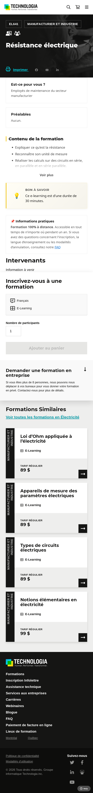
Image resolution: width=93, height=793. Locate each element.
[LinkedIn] (57, 70)
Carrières (13, 699)
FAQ (58, 247)
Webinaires (15, 706)
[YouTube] (47, 70)
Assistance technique (23, 687)
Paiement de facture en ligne (29, 725)
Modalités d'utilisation (19, 761)
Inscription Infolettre (22, 680)
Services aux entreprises (26, 693)
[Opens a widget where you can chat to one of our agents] (84, 789)
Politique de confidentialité (22, 755)
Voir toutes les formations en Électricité (42, 417)
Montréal (11, 738)
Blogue (11, 712)
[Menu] (87, 7)
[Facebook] (36, 70)
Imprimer (21, 70)
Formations (15, 674)
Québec (33, 738)
